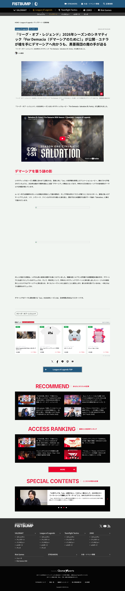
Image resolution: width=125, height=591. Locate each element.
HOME (17, 22)
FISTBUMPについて (40, 582)
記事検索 (109, 4)
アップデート (53, 14)
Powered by (54, 571)
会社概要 (87, 582)
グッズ (86, 14)
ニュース (19, 558)
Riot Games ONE (22, 561)
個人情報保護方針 (76, 582)
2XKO (92, 533)
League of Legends (26, 22)
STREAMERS (72, 4)
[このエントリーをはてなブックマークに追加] (72, 361)
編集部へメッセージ (63, 582)
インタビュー (65, 14)
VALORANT (19, 533)
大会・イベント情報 (91, 4)
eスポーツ (77, 14)
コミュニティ (41, 14)
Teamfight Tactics (72, 533)
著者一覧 (51, 582)
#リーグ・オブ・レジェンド (26, 313)
